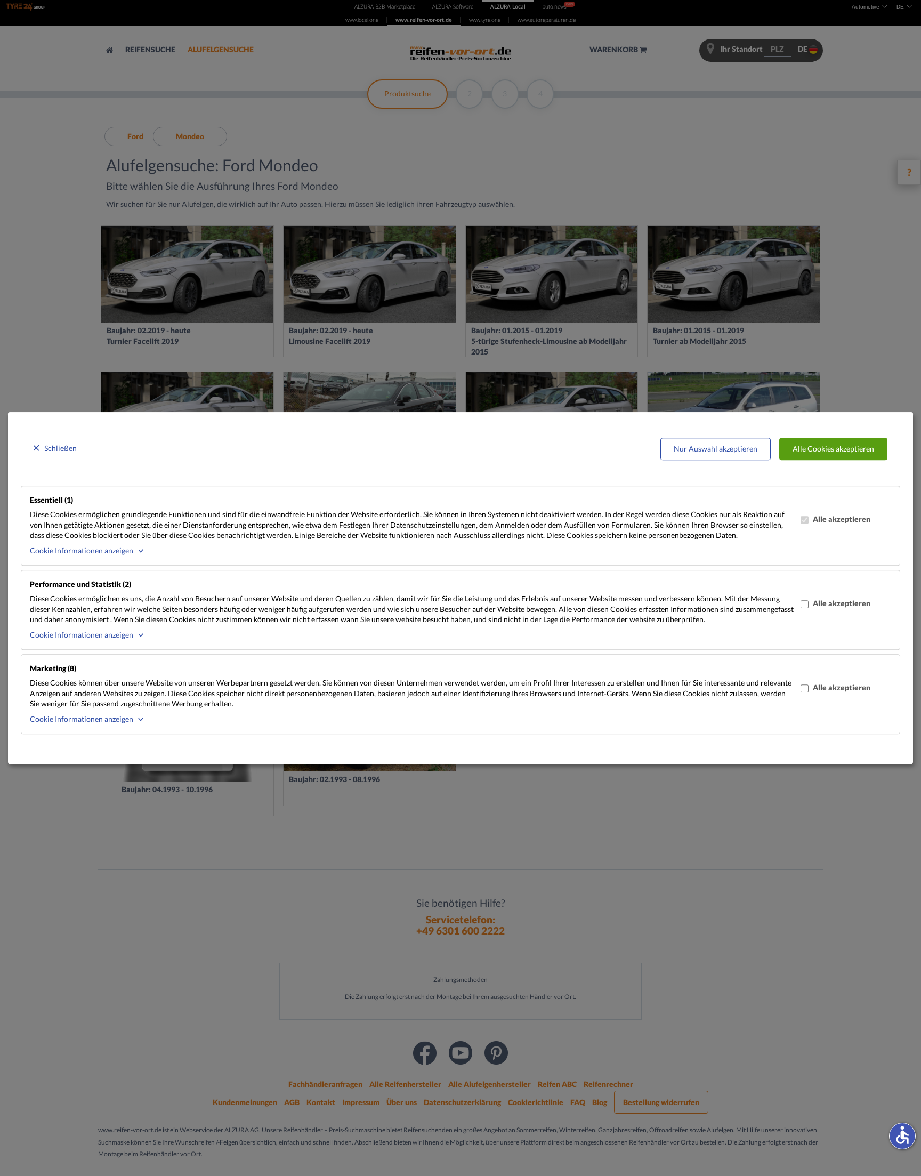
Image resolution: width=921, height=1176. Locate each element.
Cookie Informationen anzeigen (81, 550)
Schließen (60, 448)
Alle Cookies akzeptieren (833, 448)
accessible (902, 1135)
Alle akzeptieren (841, 519)
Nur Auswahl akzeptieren (715, 448)
